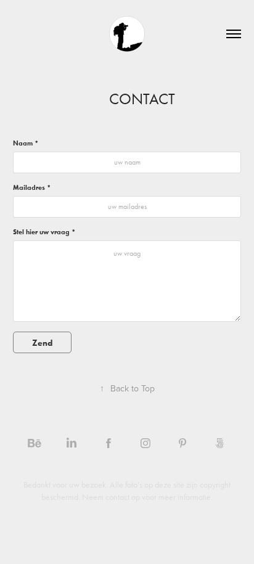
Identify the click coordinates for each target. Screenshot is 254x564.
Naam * (25, 143)
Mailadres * (32, 187)
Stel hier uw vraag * (44, 231)
